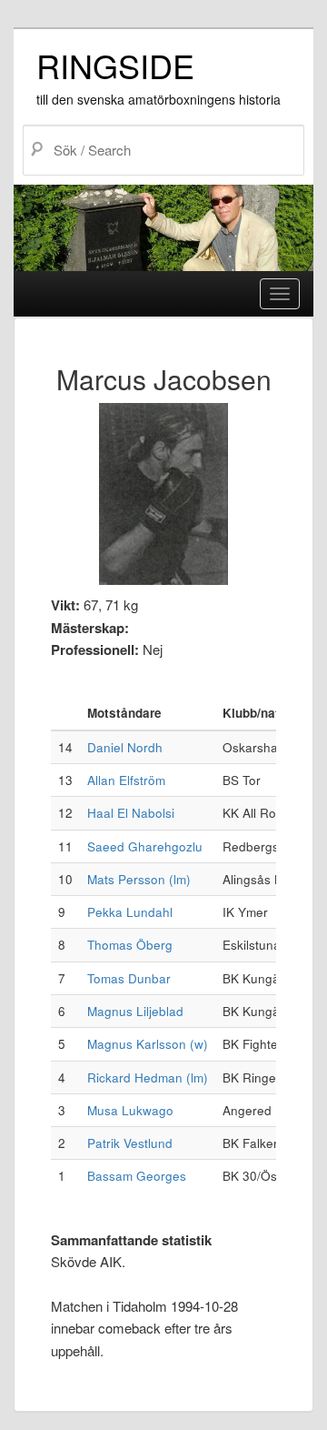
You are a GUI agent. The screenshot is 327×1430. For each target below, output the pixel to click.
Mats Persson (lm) (139, 879)
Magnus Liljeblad (135, 1011)
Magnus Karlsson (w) (147, 1043)
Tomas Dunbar (129, 978)
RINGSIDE (115, 65)
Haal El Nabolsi (130, 812)
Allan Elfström (126, 780)
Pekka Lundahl (130, 912)
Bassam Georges (136, 1175)
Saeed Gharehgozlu (145, 846)
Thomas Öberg (130, 944)
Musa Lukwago (130, 1110)
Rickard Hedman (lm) (147, 1077)
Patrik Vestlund (130, 1143)
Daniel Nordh (125, 747)
